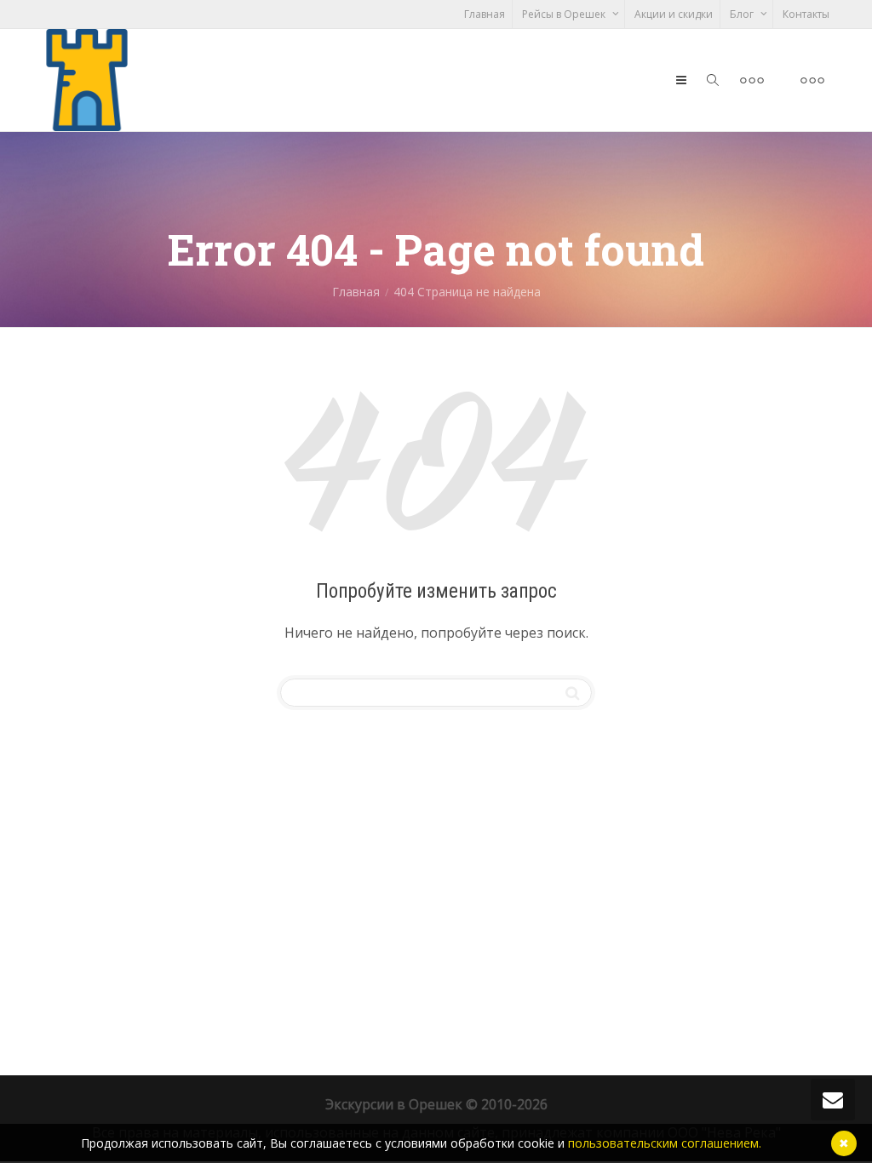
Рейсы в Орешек (565, 14)
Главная (484, 14)
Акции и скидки (673, 14)
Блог (743, 14)
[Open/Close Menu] (752, 80)
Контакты (806, 14)
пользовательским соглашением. (664, 1143)
